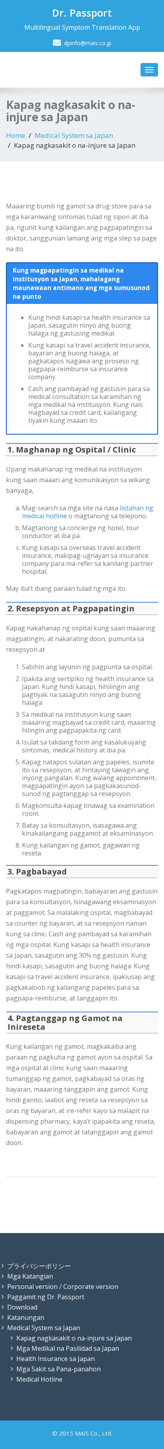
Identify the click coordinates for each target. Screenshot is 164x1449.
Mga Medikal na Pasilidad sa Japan (67, 1348)
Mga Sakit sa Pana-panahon (58, 1369)
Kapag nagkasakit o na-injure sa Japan (74, 1338)
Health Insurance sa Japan (55, 1358)
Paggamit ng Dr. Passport (45, 1296)
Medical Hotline (39, 1379)
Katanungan (25, 1317)
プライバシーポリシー (39, 1266)
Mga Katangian (30, 1276)
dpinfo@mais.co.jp (87, 43)
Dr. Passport (82, 12)
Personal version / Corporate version (62, 1286)
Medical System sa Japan (74, 135)
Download (22, 1307)
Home (15, 135)
